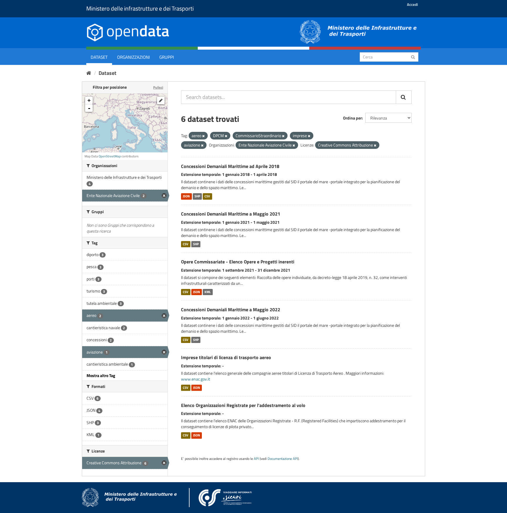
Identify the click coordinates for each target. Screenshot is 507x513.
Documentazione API (283, 458)
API (256, 458)
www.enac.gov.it (195, 379)
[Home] (88, 73)
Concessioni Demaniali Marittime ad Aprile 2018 (230, 166)
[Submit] (412, 56)
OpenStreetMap (110, 156)
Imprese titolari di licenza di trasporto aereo (226, 357)
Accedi (412, 4)
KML (208, 292)
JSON (186, 196)
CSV (207, 196)
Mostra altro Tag (101, 375)
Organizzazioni (133, 57)
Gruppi (166, 57)
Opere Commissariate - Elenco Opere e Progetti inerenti (237, 261)
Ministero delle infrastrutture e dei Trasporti (140, 8)
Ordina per (352, 118)
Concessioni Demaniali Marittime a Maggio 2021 (230, 213)
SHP (197, 196)
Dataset (99, 57)
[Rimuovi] (203, 136)
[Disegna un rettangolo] (161, 100)
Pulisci (158, 87)
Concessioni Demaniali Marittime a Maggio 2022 (230, 309)
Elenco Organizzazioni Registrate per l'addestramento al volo (243, 405)
